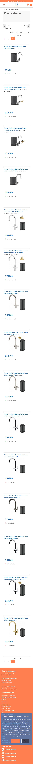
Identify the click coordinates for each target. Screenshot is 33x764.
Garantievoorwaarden (8, 710)
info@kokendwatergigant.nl (9, 678)
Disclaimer (4, 702)
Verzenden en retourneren (9, 697)
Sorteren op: (13, 32)
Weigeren (25, 741)
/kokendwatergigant (10, 749)
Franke (6, 9)
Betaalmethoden (6, 706)
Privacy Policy (5, 704)
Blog (3, 712)
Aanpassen (6, 741)
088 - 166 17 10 (6, 676)
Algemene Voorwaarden (8, 695)
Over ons (4, 699)
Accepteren (15, 741)
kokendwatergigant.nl (8, 674)
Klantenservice (6, 708)
